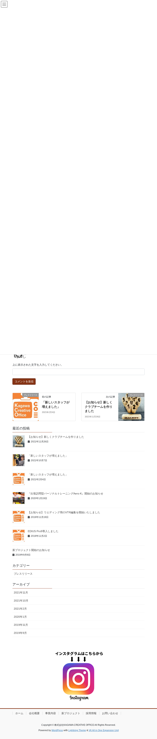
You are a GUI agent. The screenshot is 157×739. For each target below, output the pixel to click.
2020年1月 (20, 616)
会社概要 (34, 713)
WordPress (57, 730)
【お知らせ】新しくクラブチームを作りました (98, 407)
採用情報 (91, 713)
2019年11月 (21, 624)
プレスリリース (23, 573)
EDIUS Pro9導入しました (43, 531)
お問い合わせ (110, 713)
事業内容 (50, 713)
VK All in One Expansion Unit (104, 730)
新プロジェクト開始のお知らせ (31, 550)
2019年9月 (20, 632)
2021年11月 (21, 592)
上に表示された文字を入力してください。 (37, 364)
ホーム (19, 713)
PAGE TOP (149, 713)
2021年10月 (21, 600)
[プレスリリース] (26, 405)
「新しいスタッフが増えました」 (48, 455)
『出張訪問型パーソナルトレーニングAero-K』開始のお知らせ (65, 493)
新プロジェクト (70, 713)
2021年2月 (20, 608)
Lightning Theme (77, 730)
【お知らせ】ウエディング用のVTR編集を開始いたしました (64, 512)
